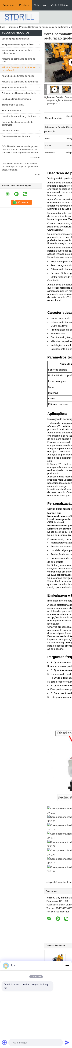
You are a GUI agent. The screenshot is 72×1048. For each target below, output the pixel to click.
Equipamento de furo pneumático (18, 44)
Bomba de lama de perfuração (16, 99)
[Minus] (67, 965)
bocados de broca (10, 130)
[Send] (67, 1042)
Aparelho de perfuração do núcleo (18, 76)
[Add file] (4, 1042)
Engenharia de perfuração (14, 87)
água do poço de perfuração (15, 39)
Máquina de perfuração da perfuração (20, 82)
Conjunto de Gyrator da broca (16, 136)
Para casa (8, 5)
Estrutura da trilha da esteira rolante (19, 93)
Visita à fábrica (59, 5)
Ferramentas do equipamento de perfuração (17, 123)
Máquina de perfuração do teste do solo (18, 60)
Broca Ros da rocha (11, 110)
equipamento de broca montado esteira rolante (17, 51)
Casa (2, 27)
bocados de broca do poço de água (19, 116)
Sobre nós (40, 5)
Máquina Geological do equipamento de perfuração (43, 27)
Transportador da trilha (13, 105)
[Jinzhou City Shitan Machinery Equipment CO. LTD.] (19, 17)
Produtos (24, 5)
